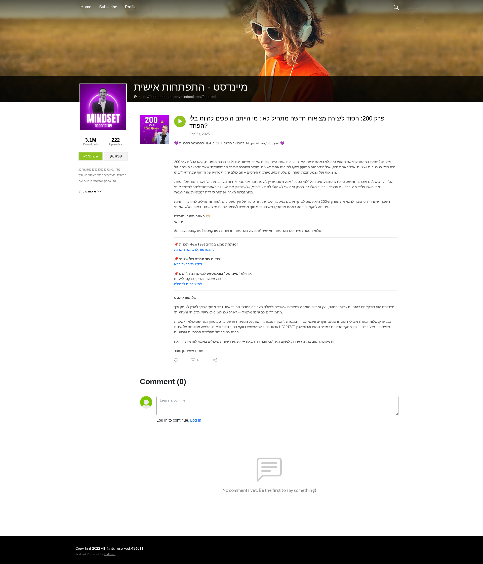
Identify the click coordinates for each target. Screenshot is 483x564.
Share (93, 156)
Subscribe (108, 7)
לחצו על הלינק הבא (188, 264)
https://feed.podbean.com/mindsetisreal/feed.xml (177, 97)
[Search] (396, 7)
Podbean (109, 554)
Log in (195, 420)
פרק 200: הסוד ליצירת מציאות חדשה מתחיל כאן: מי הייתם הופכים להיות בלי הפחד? (287, 122)
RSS (118, 156)
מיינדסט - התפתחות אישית (191, 87)
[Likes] (176, 360)
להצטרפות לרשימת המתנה (194, 249)
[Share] (215, 360)
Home (85, 7)
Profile (131, 7)
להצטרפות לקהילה (188, 284)
